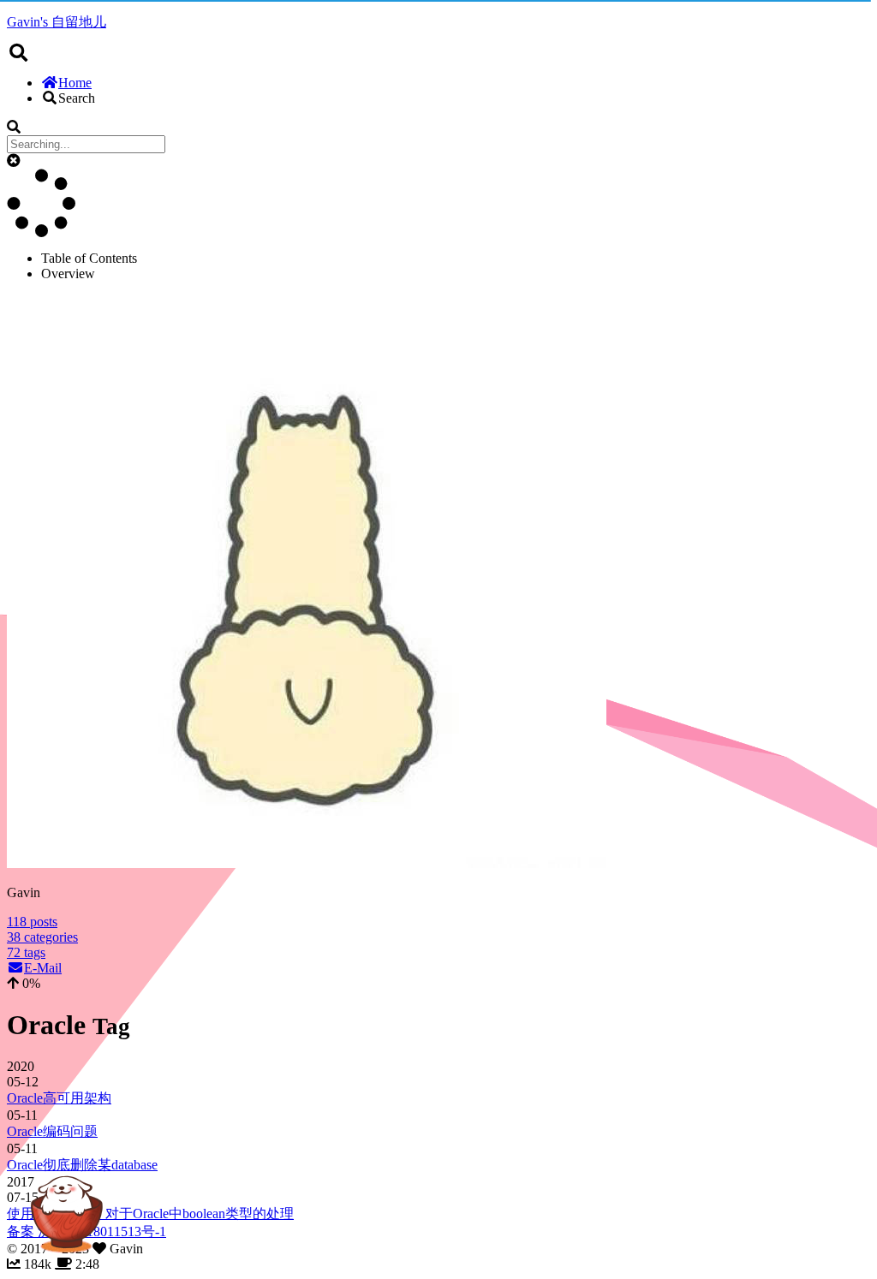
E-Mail (43, 968)
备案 (22, 1231)
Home (75, 82)
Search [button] (76, 98)
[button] (14, 160)
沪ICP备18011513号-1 (102, 1231)
